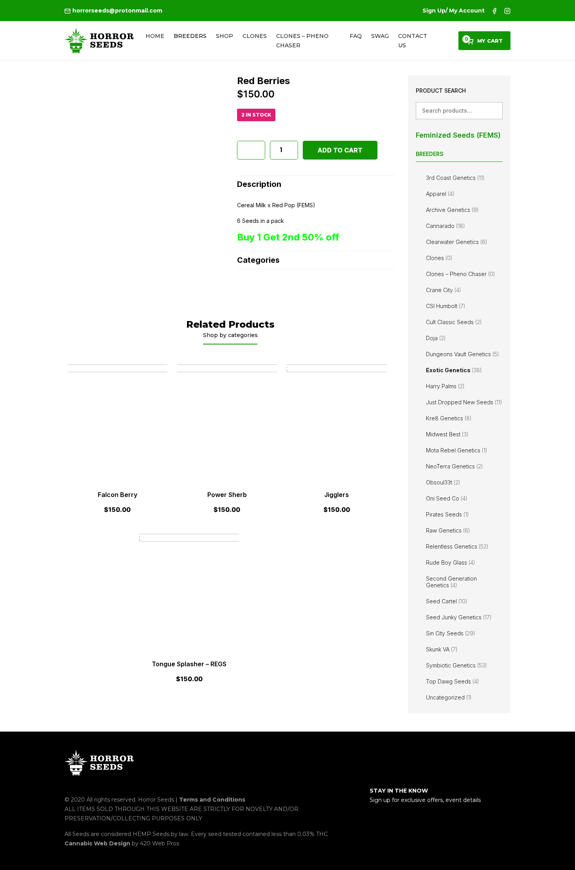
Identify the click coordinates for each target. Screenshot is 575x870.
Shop (224, 35)
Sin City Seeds (450, 633)
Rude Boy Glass (450, 562)
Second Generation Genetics (451, 581)
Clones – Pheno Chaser (302, 40)
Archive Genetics (452, 209)
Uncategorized (449, 697)
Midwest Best (447, 434)
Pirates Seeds (447, 514)
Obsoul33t (443, 482)
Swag (380, 35)
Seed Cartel (446, 601)
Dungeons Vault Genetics (462, 354)
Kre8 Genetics (449, 418)
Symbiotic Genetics (456, 665)
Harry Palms (445, 386)
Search (494, 110)
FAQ (356, 35)
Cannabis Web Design (98, 843)
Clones (255, 35)
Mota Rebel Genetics (456, 450)
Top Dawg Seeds (452, 681)
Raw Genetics (448, 530)
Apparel (440, 193)
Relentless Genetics (457, 546)
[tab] (316, 184)
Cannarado (445, 225)
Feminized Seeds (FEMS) (458, 135)
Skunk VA (442, 649)
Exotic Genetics (454, 370)
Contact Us (412, 40)
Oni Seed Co (446, 498)
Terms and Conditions (212, 799)
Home (155, 35)
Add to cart (340, 150)
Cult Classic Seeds (454, 322)
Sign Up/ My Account (453, 10)
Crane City (443, 290)
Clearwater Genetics (456, 242)
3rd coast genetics (455, 177)
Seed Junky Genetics (459, 617)
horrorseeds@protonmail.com (116, 10)
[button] (251, 150)
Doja (436, 338)
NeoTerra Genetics (454, 466)
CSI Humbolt (445, 306)
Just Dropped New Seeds (464, 402)
